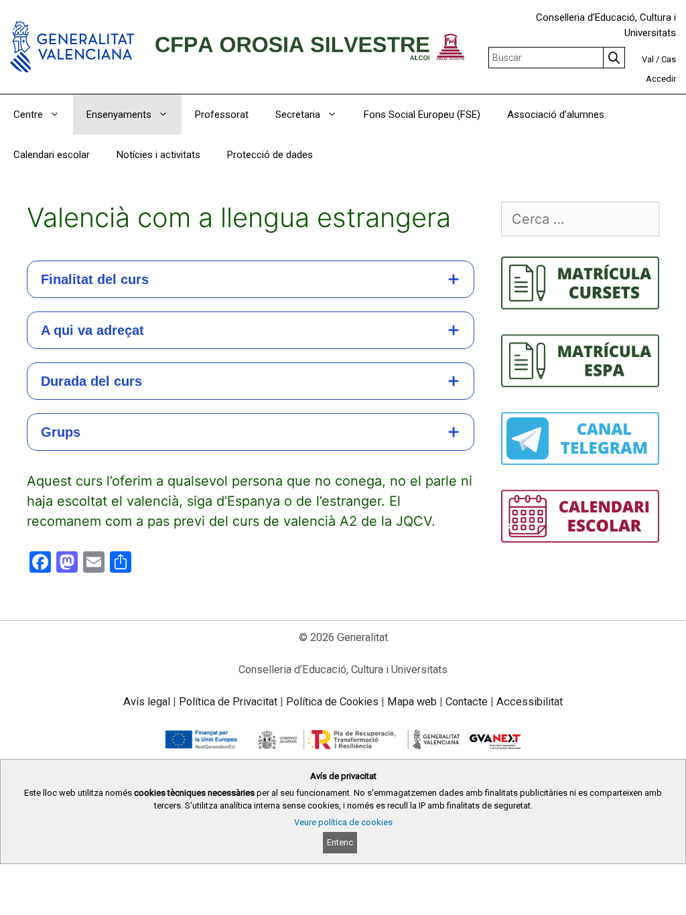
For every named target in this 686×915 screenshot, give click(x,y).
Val (648, 59)
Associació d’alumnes (555, 115)
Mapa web (412, 701)
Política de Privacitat (228, 701)
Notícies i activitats (158, 155)
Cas (668, 59)
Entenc (340, 842)
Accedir (661, 79)
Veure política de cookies (343, 822)
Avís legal (146, 701)
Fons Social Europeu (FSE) (422, 115)
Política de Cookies (332, 701)
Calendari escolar (51, 155)
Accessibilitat (529, 701)
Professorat (222, 115)
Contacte (466, 701)
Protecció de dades (270, 155)
